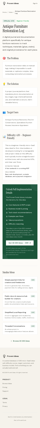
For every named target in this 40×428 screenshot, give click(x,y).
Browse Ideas (7, 383)
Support (5, 391)
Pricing (5, 387)
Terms (5, 402)
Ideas (11, 12)
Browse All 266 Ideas (21, 341)
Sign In (35, 3)
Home (5, 12)
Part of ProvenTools (20, 420)
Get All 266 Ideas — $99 (18, 243)
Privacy (5, 406)
